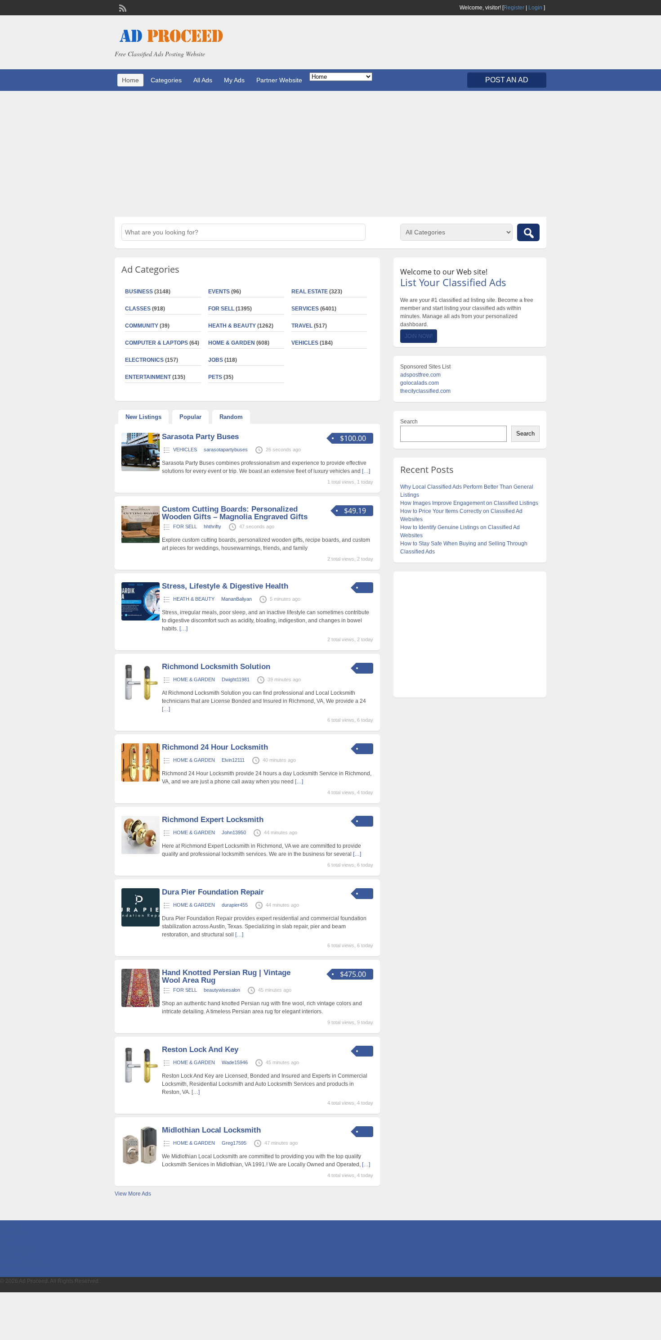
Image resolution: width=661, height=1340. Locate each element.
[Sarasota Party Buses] (140, 469)
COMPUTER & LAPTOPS (156, 343)
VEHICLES (304, 343)
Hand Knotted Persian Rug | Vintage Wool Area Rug (226, 976)
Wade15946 (235, 1062)
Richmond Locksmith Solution (216, 666)
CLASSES (138, 309)
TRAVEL (302, 326)
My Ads (234, 80)
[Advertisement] (330, 154)
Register (514, 7)
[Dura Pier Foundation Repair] (140, 925)
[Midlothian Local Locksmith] (140, 1163)
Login (535, 7)
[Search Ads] (528, 232)
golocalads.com (419, 383)
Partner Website (279, 80)
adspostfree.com (420, 375)
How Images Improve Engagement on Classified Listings (469, 503)
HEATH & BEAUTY (232, 326)
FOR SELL (221, 309)
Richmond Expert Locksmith (213, 819)
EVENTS (219, 291)
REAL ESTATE (309, 291)
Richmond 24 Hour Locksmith (215, 747)
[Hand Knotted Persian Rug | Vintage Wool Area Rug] (140, 1005)
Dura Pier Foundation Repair (213, 892)
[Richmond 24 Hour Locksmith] (140, 780)
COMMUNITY (141, 326)
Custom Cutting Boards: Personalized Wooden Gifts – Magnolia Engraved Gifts (235, 513)
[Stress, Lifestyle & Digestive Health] (140, 619)
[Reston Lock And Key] (140, 1082)
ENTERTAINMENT (148, 377)
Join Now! (419, 336)
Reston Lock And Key (200, 1049)
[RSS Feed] (121, 7)
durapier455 (235, 905)
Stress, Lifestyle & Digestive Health (225, 586)
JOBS (215, 360)
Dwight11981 (236, 679)
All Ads (202, 80)
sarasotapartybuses (226, 449)
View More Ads (133, 1194)
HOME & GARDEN (231, 343)
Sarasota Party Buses (200, 436)
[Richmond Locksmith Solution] (140, 699)
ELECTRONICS (144, 360)
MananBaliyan (236, 599)
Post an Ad (506, 80)
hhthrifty (212, 526)
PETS (215, 377)
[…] (366, 471)
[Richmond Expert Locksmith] (140, 852)
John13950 (234, 832)
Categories (166, 80)
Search (409, 421)
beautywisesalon (222, 990)
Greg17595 (234, 1143)
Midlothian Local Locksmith (211, 1130)
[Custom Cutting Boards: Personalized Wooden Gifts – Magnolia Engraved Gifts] (140, 542)
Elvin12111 (233, 760)
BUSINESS (139, 291)
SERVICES (305, 309)
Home (130, 80)
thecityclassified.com (425, 391)
